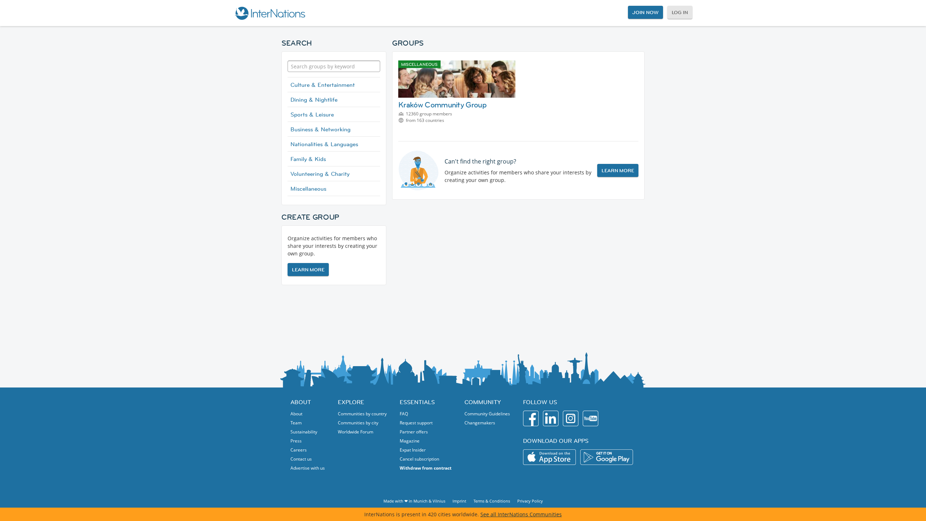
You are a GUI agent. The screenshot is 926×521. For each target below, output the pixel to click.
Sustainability (303, 432)
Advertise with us (307, 468)
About (296, 414)
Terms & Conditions (491, 501)
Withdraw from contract (425, 468)
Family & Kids (308, 158)
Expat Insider (413, 450)
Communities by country (362, 414)
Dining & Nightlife (313, 99)
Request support (416, 423)
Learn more (308, 269)
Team (296, 423)
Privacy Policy (530, 501)
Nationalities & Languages (324, 144)
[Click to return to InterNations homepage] (270, 13)
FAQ (404, 414)
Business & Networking (320, 129)
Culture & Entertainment (322, 84)
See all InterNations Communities (521, 514)
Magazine (410, 441)
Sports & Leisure (312, 114)
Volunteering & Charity (319, 173)
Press (296, 441)
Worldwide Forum (355, 432)
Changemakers (479, 423)
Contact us (301, 459)
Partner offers (414, 432)
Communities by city (358, 423)
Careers (298, 450)
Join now (645, 12)
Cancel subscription (419, 459)
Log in (680, 12)
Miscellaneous (308, 188)
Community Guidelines (487, 414)
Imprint (459, 501)
